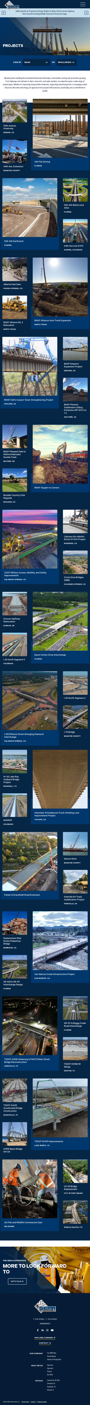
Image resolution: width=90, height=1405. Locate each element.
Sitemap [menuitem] (33, 1402)
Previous (4, 13)
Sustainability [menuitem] (51, 1356)
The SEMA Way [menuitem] (51, 1353)
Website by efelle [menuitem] (42, 1402)
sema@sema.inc (45, 1323)
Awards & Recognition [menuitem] (54, 1360)
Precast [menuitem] (49, 1372)
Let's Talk (16, 1281)
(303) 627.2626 (51, 1319)
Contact (43, 1343)
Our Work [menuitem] (50, 1375)
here (52, 14)
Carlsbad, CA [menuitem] (51, 1384)
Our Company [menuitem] (36, 1353)
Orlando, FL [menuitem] (50, 1390)
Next (86, 13)
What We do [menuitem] (37, 1366)
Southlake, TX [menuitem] (51, 1387)
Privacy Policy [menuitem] (25, 1402)
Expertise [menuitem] (50, 1365)
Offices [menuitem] (39, 1381)
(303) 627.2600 (38, 1319)
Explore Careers (44, 1338)
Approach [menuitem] (50, 1368)
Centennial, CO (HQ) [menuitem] (53, 1380)
